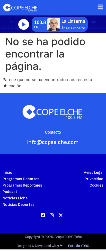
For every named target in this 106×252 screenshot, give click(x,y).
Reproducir (23, 24)
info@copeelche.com (53, 142)
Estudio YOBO (78, 246)
